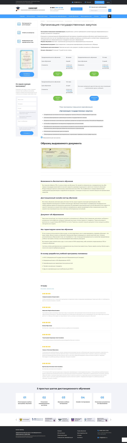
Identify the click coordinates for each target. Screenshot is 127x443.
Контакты (103, 16)
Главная (22, 16)
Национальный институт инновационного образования (33, 8)
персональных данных (25, 129)
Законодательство (86, 16)
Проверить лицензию (26, 74)
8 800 (56, 8)
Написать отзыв (50, 288)
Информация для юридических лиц (27, 41)
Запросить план (94, 98)
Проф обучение (73, 16)
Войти (108, 2)
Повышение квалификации (58, 16)
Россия (89, 2)
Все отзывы (43, 288)
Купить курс (58, 73)
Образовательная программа (51, 137)
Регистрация (99, 2)
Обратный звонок (76, 9)
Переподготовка (42, 16)
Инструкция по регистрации (26, 23)
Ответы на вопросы (28, 32)
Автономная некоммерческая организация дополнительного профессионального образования (30, 435)
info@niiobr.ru (78, 2)
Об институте (31, 16)
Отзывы (96, 16)
